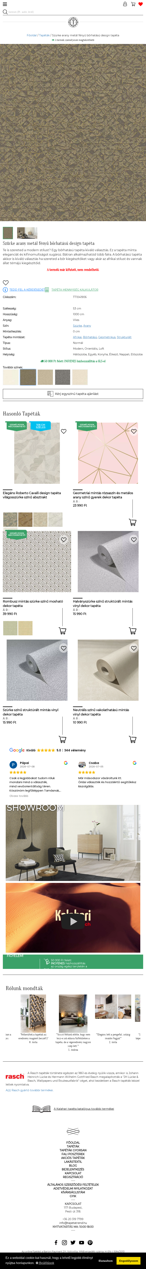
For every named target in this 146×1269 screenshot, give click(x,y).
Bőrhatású (90, 337)
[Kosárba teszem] (132, 522)
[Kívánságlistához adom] (6, 283)
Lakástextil (73, 1161)
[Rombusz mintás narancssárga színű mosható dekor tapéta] (25, 628)
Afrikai (77, 337)
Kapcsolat (73, 1173)
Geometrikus (107, 337)
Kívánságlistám (73, 1192)
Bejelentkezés (73, 1169)
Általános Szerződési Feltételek (73, 1184)
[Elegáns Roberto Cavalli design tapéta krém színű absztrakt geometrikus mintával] (40, 519)
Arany (87, 325)
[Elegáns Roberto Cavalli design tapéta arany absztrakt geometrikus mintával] (25, 519)
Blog (73, 1165)
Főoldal (32, 35)
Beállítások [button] (46, 1263)
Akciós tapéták (73, 1158)
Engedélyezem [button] (128, 1260)
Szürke (77, 325)
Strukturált (124, 337)
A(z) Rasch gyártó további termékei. (29, 1090)
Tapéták (44, 35)
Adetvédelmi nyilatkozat (73, 1188)
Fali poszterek (73, 1154)
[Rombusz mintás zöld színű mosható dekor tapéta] (10, 628)
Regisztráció (73, 1177)
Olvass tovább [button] (87, 796)
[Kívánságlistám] (140, 4)
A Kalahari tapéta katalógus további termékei (84, 1109)
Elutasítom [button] (106, 1260)
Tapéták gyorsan (73, 1150)
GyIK (73, 1196)
